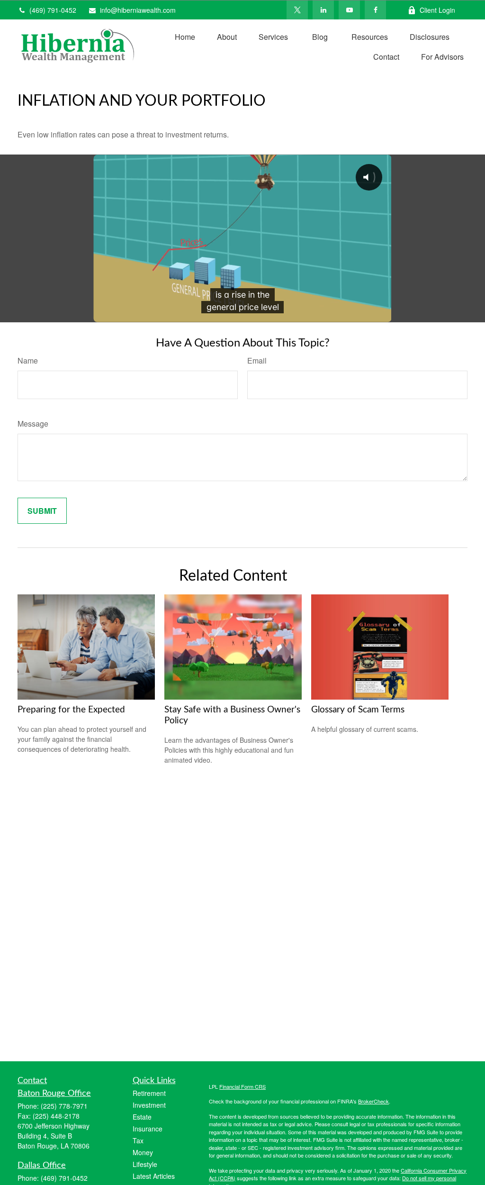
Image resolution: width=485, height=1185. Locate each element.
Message (33, 423)
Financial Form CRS (242, 1086)
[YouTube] (349, 9)
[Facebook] (375, 9)
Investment (149, 1105)
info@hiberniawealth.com (138, 10)
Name (28, 360)
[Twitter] (297, 9)
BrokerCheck (373, 1101)
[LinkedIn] (323, 9)
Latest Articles (154, 1176)
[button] (185, 36)
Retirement (149, 1093)
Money (143, 1152)
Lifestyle (145, 1164)
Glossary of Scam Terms (357, 709)
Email (257, 360)
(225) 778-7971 (64, 1106)
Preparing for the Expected (71, 709)
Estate (142, 1116)
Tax (138, 1140)
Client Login (437, 10)
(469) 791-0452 (52, 10)
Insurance (147, 1128)
